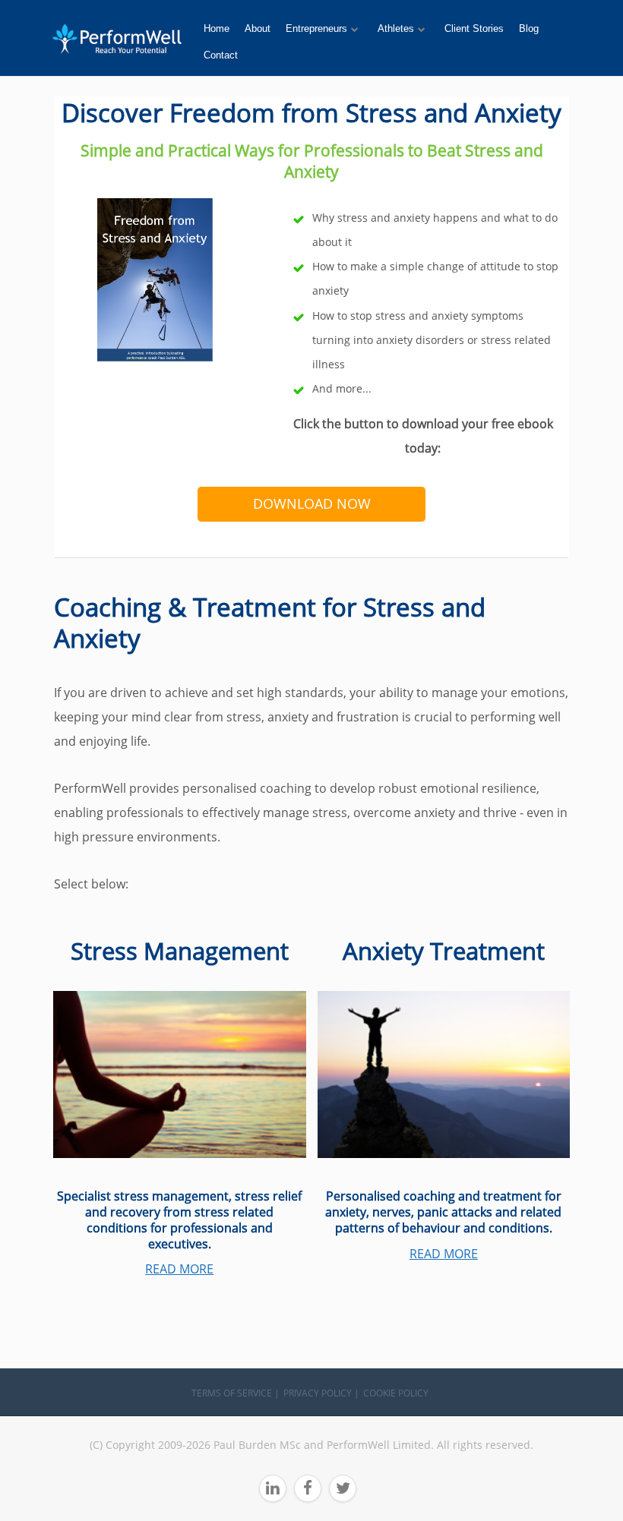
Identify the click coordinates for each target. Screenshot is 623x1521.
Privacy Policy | (321, 1393)
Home (216, 28)
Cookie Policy (396, 1393)
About (257, 28)
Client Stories (474, 28)
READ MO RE (444, 1253)
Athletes (396, 28)
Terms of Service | (235, 1393)
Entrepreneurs (316, 28)
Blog (529, 28)
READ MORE (179, 1269)
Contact (221, 55)
